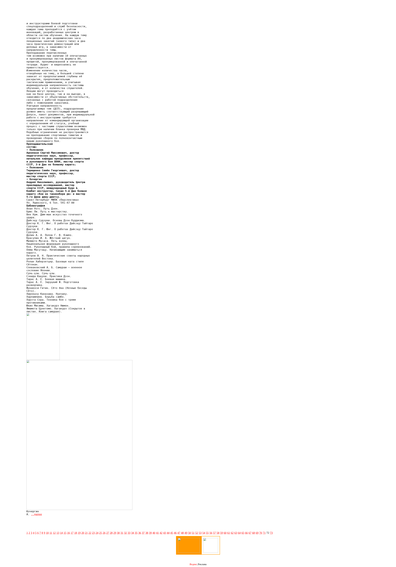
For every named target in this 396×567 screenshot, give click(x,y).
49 (186, 532)
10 (47, 532)
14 (61, 532)
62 (232, 532)
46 (175, 532)
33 (129, 532)
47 (178, 532)
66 (246, 532)
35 (136, 532)
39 (150, 532)
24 (97, 532)
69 (257, 532)
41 (157, 532)
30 (118, 532)
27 (107, 532)
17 (72, 532)
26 (104, 532)
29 (114, 532)
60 (225, 532)
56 (210, 532)
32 (125, 532)
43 (164, 532)
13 (57, 532)
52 (196, 532)
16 (68, 532)
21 (86, 532)
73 (271, 532)
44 (168, 532)
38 (146, 532)
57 (214, 532)
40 (154, 532)
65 (242, 532)
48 (182, 532)
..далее (36, 514)
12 (54, 532)
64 (239, 532)
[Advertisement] (198, 12)
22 (89, 532)
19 (79, 532)
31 (122, 532)
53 (200, 532)
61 (228, 532)
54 (203, 532)
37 (143, 532)
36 (139, 532)
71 (264, 532)
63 (235, 532)
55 (207, 532)
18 (75, 532)
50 (189, 532)
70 (260, 532)
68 (253, 532)
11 (51, 532)
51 (193, 532)
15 (65, 532)
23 (93, 532)
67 (250, 532)
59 (221, 532)
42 (161, 532)
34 (132, 532)
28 (111, 532)
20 (82, 532)
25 (100, 532)
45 (171, 532)
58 (218, 532)
